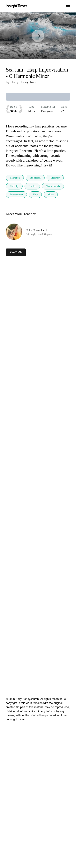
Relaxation (15, 177)
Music (51, 194)
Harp (35, 194)
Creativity (55, 177)
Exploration (35, 177)
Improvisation (16, 194)
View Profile (16, 252)
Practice (32, 186)
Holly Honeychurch (24, 82)
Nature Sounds (53, 186)
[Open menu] (67, 6)
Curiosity (14, 186)
